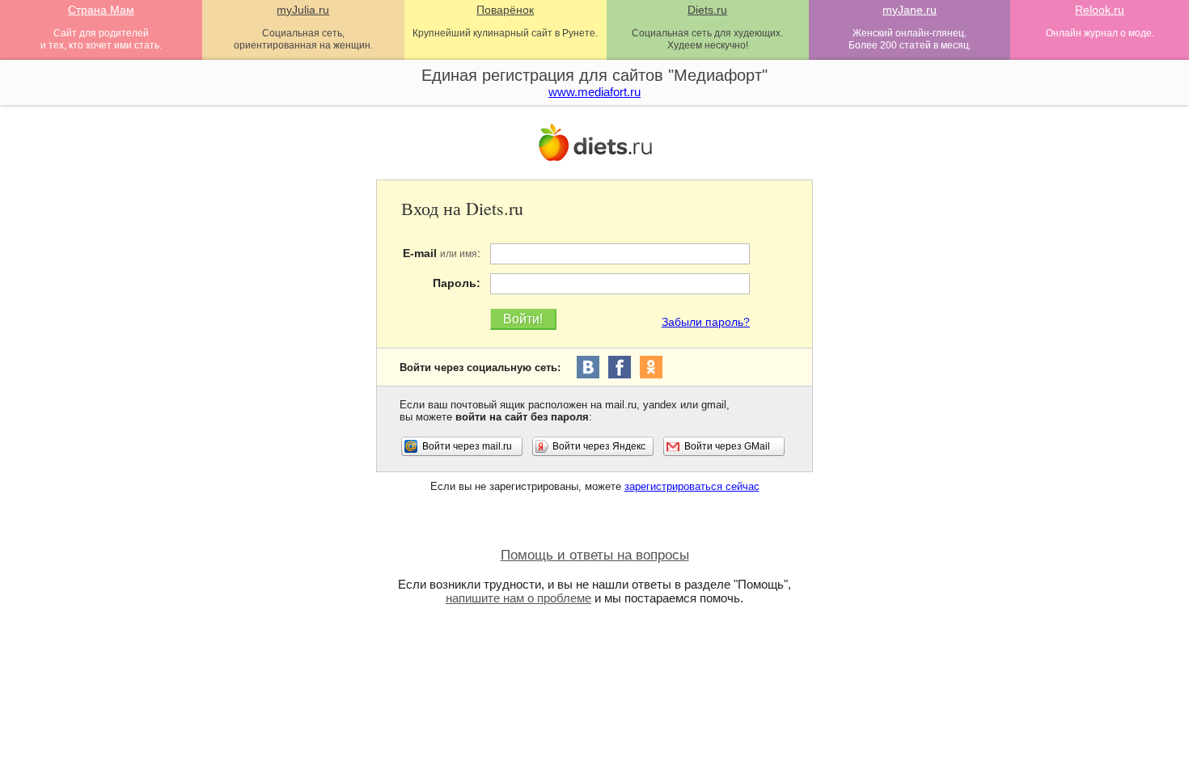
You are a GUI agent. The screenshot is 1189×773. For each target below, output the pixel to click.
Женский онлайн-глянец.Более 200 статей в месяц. (909, 39)
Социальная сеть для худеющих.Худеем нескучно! (707, 39)
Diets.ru (707, 9)
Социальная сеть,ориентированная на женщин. (303, 39)
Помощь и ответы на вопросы (595, 555)
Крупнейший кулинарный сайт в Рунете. (505, 33)
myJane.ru (909, 9)
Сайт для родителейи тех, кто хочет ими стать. (101, 39)
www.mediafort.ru (594, 92)
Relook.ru (1099, 9)
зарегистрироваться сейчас (692, 486)
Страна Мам (101, 9)
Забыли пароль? (706, 321)
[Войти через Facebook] (619, 367)
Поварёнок (505, 9)
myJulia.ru (303, 9)
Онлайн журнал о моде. (1100, 33)
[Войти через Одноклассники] (651, 367)
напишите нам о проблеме (518, 598)
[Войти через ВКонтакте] (588, 367)
